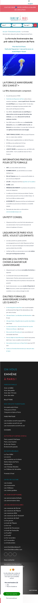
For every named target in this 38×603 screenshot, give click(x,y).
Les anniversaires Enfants (13, 498)
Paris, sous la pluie (10, 442)
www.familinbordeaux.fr (12, 547)
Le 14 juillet (7, 533)
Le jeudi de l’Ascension (11, 528)
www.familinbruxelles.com (13, 549)
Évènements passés (14, 31)
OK (35, 25)
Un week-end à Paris (11, 407)
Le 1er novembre (9, 538)
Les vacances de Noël (11, 518)
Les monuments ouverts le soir (14, 425)
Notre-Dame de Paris (11, 462)
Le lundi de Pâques (10, 523)
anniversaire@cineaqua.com (13, 211)
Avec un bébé (8, 388)
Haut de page (33, 590)
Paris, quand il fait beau (12, 439)
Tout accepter (11, 594)
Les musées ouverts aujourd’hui (14, 421)
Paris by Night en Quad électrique (15, 337)
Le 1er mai (7, 525)
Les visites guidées (10, 490)
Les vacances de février (12, 508)
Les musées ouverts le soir (13, 423)
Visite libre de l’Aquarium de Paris (15, 99)
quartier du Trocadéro (29, 181)
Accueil (5, 31)
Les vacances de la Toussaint (14, 515)
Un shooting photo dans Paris (14, 307)
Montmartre (8, 464)
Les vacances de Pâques (12, 511)
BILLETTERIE (8, 399)
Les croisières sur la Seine (13, 459)
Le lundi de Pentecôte (11, 530)
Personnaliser (11, 598)
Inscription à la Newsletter (13, 564)
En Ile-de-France (10, 444)
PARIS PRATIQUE (9, 416)
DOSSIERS (7, 430)
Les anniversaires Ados (12, 500)
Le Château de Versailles (12, 469)
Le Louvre (7, 457)
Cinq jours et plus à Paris (12, 412)
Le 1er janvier (8, 520)
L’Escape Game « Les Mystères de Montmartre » (19, 315)
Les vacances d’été (10, 513)
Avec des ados (9, 395)
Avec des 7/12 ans (10, 393)
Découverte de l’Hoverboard (14, 332)
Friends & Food (9, 473)
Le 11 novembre (9, 540)
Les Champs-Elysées (11, 467)
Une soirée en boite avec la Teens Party (16, 343)
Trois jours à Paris (10, 410)
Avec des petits (9, 390)
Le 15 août (7, 535)
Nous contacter (9, 560)
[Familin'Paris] (19, 18)
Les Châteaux (8, 488)
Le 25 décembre (9, 543)
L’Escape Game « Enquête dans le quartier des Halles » (20, 321)
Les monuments (9, 485)
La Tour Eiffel (8, 454)
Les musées (8, 483)
